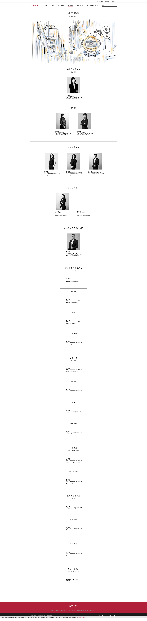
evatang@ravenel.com (72, 175)
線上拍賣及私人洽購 (92, 5)
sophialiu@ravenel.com (72, 344)
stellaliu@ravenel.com (72, 323)
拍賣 (46, 5)
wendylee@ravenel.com (50, 175)
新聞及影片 (80, 5)
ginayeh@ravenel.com (72, 555)
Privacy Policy (82, 617)
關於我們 (70, 5)
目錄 (53, 5)
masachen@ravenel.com (73, 255)
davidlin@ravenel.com (72, 509)
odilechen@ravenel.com (61, 134)
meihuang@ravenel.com (83, 215)
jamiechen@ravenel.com (73, 483)
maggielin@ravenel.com (72, 98)
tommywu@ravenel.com (72, 529)
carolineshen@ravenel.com (73, 462)
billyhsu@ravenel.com (94, 175)
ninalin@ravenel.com (72, 371)
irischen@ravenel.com (83, 134)
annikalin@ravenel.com (61, 215)
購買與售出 (61, 5)
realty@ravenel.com (71, 582)
